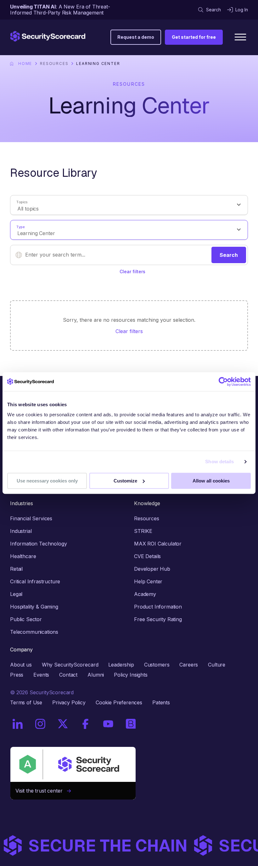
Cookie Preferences (119, 702)
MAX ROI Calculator (158, 543)
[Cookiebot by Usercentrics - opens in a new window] (223, 381)
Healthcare (23, 556)
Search (213, 9)
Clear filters (132, 271)
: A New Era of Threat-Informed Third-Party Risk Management (60, 9)
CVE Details (147, 556)
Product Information (158, 606)
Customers (157, 664)
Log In (241, 9)
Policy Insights (131, 675)
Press (16, 675)
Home (25, 63)
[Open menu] (240, 37)
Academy (145, 594)
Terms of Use (26, 702)
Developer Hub (152, 569)
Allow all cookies (211, 480)
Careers (188, 664)
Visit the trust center (41, 791)
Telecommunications (34, 632)
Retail (16, 569)
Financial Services (31, 518)
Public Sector (26, 619)
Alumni (95, 675)
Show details (219, 461)
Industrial (20, 531)
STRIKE (143, 531)
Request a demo (135, 37)
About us (21, 664)
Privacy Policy (69, 702)
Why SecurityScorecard (70, 664)
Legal (16, 594)
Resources (54, 63)
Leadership (121, 664)
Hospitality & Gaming (34, 606)
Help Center (148, 581)
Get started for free (194, 37)
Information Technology (38, 543)
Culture (216, 664)
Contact (68, 675)
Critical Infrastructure (35, 581)
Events (41, 675)
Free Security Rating (158, 619)
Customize (125, 480)
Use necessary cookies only (47, 480)
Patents (161, 702)
